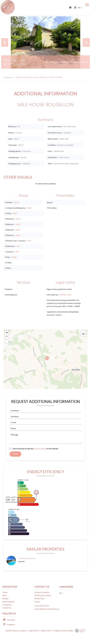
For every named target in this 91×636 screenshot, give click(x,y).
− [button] (7, 336)
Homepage (8, 77)
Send (15, 454)
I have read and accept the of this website (35, 448)
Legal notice (34, 630)
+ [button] (7, 332)
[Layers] (83, 333)
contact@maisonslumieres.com (47, 609)
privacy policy (40, 448)
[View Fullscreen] (7, 341)
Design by (82, 630)
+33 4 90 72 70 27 (41, 606)
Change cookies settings (63, 630)
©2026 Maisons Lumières (16, 630)
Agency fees (46, 630)
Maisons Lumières (41, 592)
